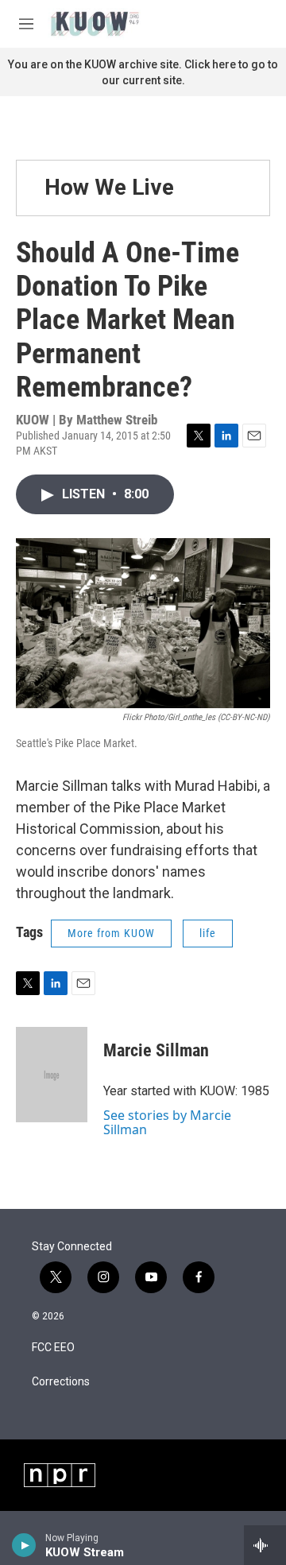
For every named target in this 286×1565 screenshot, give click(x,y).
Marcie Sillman (156, 1050)
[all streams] (265, 1545)
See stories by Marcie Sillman (167, 1122)
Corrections (61, 1382)
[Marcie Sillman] (51, 1074)
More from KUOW (111, 933)
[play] (24, 1545)
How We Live (109, 187)
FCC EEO (53, 1348)
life (207, 933)
